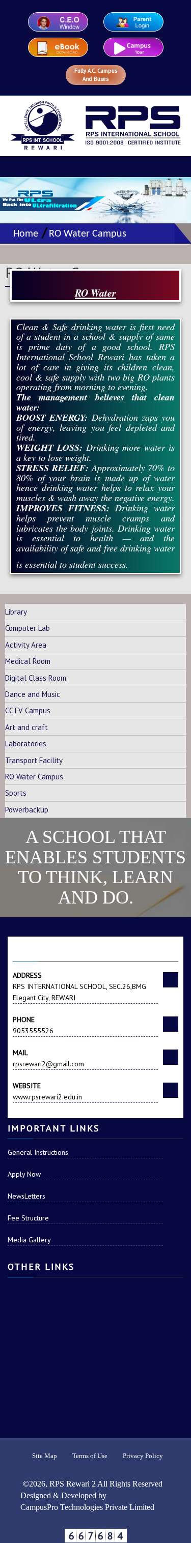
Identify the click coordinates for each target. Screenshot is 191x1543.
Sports (15, 793)
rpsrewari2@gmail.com (48, 1058)
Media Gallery (29, 1239)
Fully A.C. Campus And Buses (95, 74)
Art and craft (26, 727)
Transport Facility (34, 760)
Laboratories (25, 743)
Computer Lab (27, 628)
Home (23, 234)
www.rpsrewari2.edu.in (47, 1091)
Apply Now (24, 1174)
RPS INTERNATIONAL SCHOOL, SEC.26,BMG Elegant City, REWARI (79, 986)
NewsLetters (26, 1196)
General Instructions (38, 1152)
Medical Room (27, 661)
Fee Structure (28, 1217)
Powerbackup (26, 809)
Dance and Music (32, 694)
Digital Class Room (35, 678)
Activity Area (25, 645)
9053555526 (33, 1025)
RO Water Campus (87, 234)
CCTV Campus (27, 710)
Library (16, 612)
